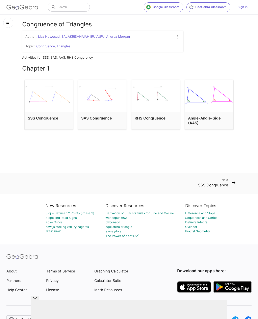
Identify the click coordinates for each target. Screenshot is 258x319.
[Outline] (8, 23)
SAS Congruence (96, 118)
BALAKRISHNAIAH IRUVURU (82, 36)
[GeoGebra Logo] (22, 7)
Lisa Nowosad (49, 36)
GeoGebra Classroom (210, 7)
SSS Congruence (43, 118)
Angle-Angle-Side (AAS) (204, 120)
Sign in (243, 7)
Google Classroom (166, 7)
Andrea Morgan (118, 36)
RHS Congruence (150, 118)
